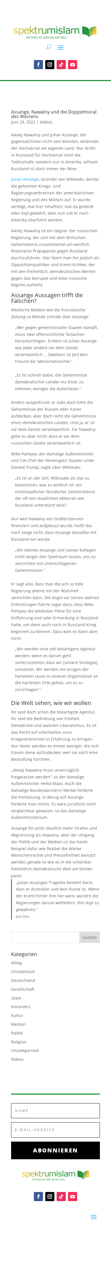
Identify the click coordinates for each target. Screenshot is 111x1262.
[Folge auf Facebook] (38, 64)
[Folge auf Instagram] (49, 64)
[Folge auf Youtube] (72, 64)
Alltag (16, 962)
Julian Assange (25, 179)
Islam (16, 998)
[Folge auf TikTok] (61, 64)
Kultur (17, 1015)
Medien (18, 1024)
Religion (18, 1042)
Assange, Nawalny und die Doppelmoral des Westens (53, 114)
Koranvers (20, 1006)
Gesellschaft (22, 989)
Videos (46, 122)
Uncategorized (25, 1050)
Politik (16, 1033)
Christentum (23, 971)
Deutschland (23, 980)
